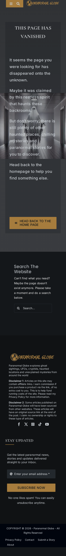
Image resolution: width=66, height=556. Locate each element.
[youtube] (47, 424)
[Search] (20, 3)
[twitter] (26, 424)
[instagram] (32, 424)
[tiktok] (40, 424)
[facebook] (19, 424)
